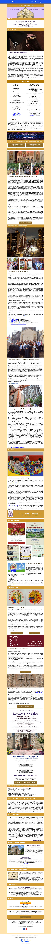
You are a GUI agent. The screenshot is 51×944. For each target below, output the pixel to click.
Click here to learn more (13, 505)
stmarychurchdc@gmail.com (27, 26)
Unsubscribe (17, 937)
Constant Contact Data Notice (31, 937)
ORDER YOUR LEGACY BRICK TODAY (25, 782)
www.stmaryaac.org (29, 923)
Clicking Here (39, 692)
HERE (36, 515)
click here (26, 863)
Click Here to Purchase (34, 633)
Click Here (25, 907)
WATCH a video (14, 319)
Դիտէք (10, 447)
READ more (13, 320)
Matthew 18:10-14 (16, 115)
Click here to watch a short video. (15, 208)
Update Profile (22, 937)
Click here (32, 115)
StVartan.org (27, 315)
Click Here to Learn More (16, 633)
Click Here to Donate (25, 672)
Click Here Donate (25, 917)
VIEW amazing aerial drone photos (18, 324)
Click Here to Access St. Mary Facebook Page (34, 145)
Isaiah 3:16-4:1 (16, 113)
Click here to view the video (26, 78)
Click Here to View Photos (25, 222)
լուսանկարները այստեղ (18, 447)
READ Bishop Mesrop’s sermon (17, 321)
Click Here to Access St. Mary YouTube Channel (17, 145)
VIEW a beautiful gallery (16, 322)
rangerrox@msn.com (13, 583)
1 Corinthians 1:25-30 (16, 114)
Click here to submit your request (25, 706)
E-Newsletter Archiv (22, 5)
